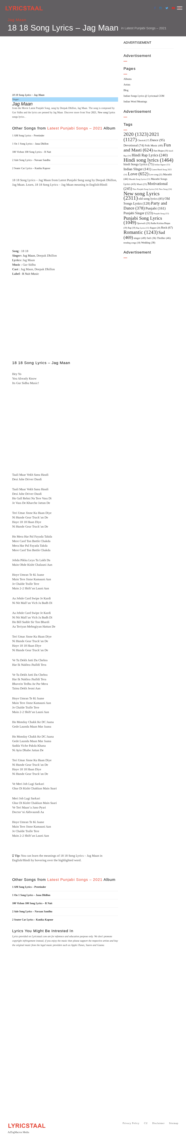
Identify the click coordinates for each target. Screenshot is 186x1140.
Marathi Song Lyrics (139, 179)
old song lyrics (151, 198)
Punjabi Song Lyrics (143, 220)
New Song (165, 189)
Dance (157, 140)
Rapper (155, 228)
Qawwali (143, 223)
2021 (93, 112)
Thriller (164, 238)
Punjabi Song (161, 214)
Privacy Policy (131, 1123)
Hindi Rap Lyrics (150, 155)
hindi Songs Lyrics (139, 164)
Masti (142, 184)
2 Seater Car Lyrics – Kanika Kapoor (31, 168)
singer (140, 237)
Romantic (141, 232)
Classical (143, 140)
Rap (132, 228)
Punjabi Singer (138, 213)
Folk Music (154, 145)
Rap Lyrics (142, 228)
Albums (128, 79)
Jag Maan (17, 20)
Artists (127, 84)
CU (146, 1123)
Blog (126, 90)
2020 (136, 134)
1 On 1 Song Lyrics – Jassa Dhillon (30, 143)
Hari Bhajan (160, 150)
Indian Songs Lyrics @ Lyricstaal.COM (144, 96)
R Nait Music (30, 273)
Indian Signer (162, 165)
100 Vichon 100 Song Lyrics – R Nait (31, 152)
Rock (167, 227)
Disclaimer (158, 1123)
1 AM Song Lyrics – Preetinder (28, 135)
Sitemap (173, 1123)
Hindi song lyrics (148, 160)
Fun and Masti (147, 147)
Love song (155, 174)
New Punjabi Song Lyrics (145, 189)
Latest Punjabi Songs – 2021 (145, 28)
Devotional (134, 145)
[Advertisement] (65, 64)
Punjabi (155, 208)
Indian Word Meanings (135, 101)
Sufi (151, 238)
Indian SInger (137, 169)
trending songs (132, 243)
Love (138, 173)
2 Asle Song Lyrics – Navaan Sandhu (31, 160)
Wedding (148, 242)
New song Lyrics (106, 112)
